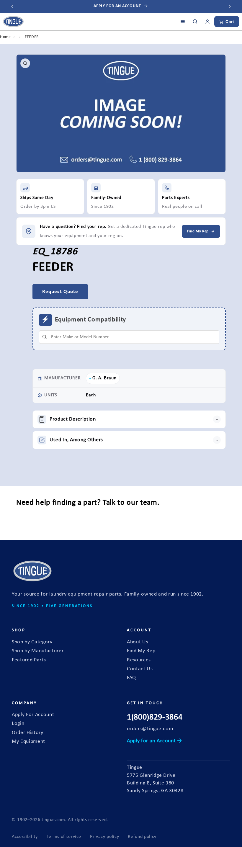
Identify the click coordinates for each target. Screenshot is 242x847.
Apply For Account (33, 714)
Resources (139, 660)
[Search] (195, 21)
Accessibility (25, 836)
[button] (129, 419)
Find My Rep (141, 650)
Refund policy (142, 836)
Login (18, 723)
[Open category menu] (182, 21)
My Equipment (28, 741)
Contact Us (140, 668)
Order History (27, 732)
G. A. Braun (104, 378)
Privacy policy (104, 836)
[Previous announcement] (12, 6)
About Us (137, 642)
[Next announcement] (229, 6)
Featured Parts (29, 660)
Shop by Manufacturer (37, 650)
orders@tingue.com (150, 728)
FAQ (131, 677)
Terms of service (64, 836)
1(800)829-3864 (154, 717)
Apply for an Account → (154, 740)
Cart (229, 21)
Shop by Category (32, 642)
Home (5, 37)
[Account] (207, 21)
